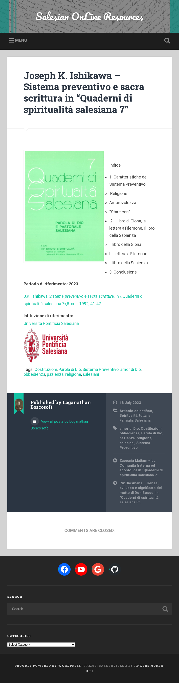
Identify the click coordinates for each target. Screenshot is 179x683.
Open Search (166, 41)
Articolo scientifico (136, 411)
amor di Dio (130, 369)
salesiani (91, 374)
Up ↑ (89, 671)
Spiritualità (128, 415)
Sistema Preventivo (101, 369)
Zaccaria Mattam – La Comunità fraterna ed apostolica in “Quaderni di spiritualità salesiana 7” (141, 468)
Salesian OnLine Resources (89, 16)
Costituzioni (45, 369)
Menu (21, 40)
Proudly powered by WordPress (47, 665)
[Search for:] (89, 609)
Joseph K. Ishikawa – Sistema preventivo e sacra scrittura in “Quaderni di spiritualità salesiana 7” (84, 92)
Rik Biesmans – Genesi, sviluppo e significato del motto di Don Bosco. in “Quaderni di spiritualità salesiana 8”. (141, 493)
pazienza (55, 374)
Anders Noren (149, 665)
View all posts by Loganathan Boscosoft (59, 424)
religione (73, 374)
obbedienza (34, 374)
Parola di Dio (70, 369)
